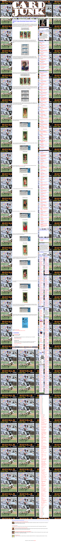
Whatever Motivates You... (43, 161)
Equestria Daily (41, 318)
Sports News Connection (46, 301)
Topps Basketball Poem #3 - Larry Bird (43, 490)
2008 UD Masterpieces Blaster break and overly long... (43, 485)
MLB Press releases (46, 291)
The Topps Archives (42, 114)
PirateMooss (41, 391)
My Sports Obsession (43, 158)
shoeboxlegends (16, 334)
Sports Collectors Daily (41, 267)
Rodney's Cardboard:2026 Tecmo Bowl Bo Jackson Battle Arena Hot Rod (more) (44, 132)
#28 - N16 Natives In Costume (46, 383)
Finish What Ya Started (42, 212)
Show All (47, 69)
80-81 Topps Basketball (17, 330)
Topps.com (41, 287)
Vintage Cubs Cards (42, 170)
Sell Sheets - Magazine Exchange (41, 263)
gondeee (41, 338)
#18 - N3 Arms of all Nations (46, 361)
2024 (41, 398)
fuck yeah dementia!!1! (41, 345)
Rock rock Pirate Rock (41, 374)
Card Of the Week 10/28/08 (43, 436)
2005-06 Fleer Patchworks (43, 156)
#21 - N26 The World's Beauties (46, 367)
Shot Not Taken (42, 195)
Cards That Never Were (43, 102)
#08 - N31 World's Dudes (46, 336)
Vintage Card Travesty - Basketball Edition (43, 429)
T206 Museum (41, 297)
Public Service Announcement (43, 422)
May (41, 510)
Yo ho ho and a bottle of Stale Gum (41, 378)
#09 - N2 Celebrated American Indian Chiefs (46, 338)
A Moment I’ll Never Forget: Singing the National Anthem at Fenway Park (44, 119)
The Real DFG (42, 121)
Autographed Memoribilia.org (41, 295)
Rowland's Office (46, 260)
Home (13, 17)
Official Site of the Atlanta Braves (46, 258)
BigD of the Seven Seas (41, 385)
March (42, 512)
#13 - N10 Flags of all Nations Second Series (46, 349)
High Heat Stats (42, 111)
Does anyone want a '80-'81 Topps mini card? (44, 427)
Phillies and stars (42, 73)
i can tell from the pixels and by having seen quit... (43, 460)
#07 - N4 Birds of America (46, 334)
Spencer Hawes (21, 165)
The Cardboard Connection (41, 273)
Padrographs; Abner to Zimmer (44, 184)
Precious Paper (41, 304)
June (41, 509)
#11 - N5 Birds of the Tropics (46, 343)
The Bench (41, 282)
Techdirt (41, 310)
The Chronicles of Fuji (43, 95)
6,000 (41, 43)
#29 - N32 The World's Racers (46, 385)
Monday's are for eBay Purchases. (44, 188)
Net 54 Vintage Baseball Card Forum (41, 281)
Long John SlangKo (41, 389)
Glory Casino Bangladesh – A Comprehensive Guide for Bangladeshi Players (41, 348)
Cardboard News (41, 270)
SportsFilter (46, 302)
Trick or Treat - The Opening (43, 417)
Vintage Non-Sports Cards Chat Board (41, 278)
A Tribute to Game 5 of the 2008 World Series (43, 432)
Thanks (42, 457)
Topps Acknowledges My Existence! (43, 420)
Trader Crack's (41, 274)
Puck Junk (41, 107)
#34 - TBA (46, 392)
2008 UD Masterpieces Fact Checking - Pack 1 (44, 500)
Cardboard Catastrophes (43, 211)
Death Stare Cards (42, 61)
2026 (41, 396)
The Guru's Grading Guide (41, 288)
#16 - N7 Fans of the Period (46, 356)
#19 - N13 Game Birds (46, 363)
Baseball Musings (46, 278)
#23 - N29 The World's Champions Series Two (46, 372)
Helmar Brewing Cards (43, 496)
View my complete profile (42, 39)
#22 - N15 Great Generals (46, 370)
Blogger (35, 540)
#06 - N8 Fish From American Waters (46, 332)
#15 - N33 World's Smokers (46, 355)
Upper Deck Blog (42, 166)
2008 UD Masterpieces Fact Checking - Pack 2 (44, 446)
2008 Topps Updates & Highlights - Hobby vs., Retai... (44, 434)
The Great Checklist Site (41, 257)
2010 (41, 411)
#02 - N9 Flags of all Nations (46, 322)
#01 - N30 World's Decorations (46, 320)
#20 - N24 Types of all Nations (46, 365)
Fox (45, 287)
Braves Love (46, 271)
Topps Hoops (41, 53)
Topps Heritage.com (41, 269)
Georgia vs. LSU (43, 445)
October (42, 416)
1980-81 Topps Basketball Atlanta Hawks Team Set (44, 424)
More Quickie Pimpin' (43, 439)
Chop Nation (46, 263)
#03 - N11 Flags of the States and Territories (46, 324)
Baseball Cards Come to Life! (44, 72)
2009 (41, 412)
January (42, 514)
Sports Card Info (42, 83)
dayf (15, 329)
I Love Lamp (42, 428)
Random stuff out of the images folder (43, 473)
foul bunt (41, 163)
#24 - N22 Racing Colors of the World (46, 375)
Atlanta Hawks (30, 26)
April (41, 511)
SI (45, 297)
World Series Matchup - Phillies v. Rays (43, 461)
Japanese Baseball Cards (43, 92)
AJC (45, 277)
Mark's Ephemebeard (41, 379)
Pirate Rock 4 (41, 386)
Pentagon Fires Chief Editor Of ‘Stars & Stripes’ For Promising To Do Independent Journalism (41, 313)
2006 (41, 516)
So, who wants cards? (14, 525)
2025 (41, 397)
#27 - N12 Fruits (46, 381)
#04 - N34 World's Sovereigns (46, 327)
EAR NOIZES (41, 240)
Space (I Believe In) (43, 501)
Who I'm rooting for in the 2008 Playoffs (44, 502)
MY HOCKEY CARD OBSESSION (42, 141)
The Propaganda (41, 260)
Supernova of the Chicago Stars (43, 174)
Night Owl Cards (42, 42)
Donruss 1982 (42, 126)
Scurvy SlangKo (41, 381)
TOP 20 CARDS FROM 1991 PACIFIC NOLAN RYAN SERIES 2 (23, 531)
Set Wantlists (17, 17)
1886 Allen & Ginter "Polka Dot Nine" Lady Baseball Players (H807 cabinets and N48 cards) (44, 226)
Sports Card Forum (41, 284)
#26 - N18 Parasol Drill (46, 379)
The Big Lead (46, 303)
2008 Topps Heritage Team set (43, 495)
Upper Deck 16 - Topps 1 (44, 458)
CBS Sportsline (46, 284)
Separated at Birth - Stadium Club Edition (43, 463)
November (42, 415)
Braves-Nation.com (46, 267)
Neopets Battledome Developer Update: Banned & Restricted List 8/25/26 (43, 168)
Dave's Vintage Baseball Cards (41, 293)
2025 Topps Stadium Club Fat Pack (44, 124)
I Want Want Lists (43, 471)
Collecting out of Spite (42, 138)
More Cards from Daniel (43, 421)
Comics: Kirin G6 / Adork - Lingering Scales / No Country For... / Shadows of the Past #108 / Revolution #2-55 (41, 325)
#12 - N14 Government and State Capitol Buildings (46, 345)
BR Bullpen (46, 283)
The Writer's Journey (42, 55)
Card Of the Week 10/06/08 (43, 498)
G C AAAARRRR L (41, 369)
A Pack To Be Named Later (43, 50)
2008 (41, 413)
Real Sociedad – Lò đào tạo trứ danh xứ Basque (41, 340)
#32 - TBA (46, 390)
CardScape (41, 275)
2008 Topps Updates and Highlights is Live (44, 464)
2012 (41, 409)
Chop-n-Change (46, 262)
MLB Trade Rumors (46, 293)
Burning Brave (46, 270)
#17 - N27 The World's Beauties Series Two (46, 359)
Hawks (21, 330)
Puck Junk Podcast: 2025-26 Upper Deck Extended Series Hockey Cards (44, 109)
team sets (24, 330)
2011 (41, 410)
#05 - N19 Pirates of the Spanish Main (46, 329)
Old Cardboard (41, 290)
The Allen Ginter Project (35, 17)
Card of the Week (25, 17)
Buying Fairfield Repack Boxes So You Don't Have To (43, 448)
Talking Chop (46, 264)
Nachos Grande (42, 45)
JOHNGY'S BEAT (42, 173)
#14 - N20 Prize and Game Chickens (46, 352)
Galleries (30, 17)
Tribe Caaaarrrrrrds (41, 383)
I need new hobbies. (42, 67)
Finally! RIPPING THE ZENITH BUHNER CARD (43, 482)
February (42, 513)
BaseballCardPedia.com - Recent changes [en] (43, 155)
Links (21, 17)
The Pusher (41, 259)
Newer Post (14, 348)
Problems (42, 497)
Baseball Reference (46, 280)
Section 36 (41, 117)
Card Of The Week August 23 (43, 93)
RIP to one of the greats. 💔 (43, 81)
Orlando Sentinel (46, 296)
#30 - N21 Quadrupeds (46, 387)
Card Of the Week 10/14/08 (43, 483)
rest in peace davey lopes (43, 59)
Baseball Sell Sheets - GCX (41, 264)
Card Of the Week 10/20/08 (43, 470)
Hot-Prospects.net (46, 288)
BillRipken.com (41, 298)
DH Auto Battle (42, 451)
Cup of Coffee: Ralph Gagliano (43, 87)
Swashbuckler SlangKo (41, 388)
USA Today (46, 304)
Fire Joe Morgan (46, 285)
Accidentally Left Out (42, 48)
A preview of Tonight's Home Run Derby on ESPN (21, 527)
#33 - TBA (46, 391)
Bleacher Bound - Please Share (43, 202)
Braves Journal (46, 265)
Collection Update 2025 (42, 147)
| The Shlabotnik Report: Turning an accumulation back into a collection (44, 98)
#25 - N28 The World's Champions (46, 377)
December (42, 414)
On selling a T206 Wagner (43, 105)
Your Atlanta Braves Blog (46, 273)
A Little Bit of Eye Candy (43, 90)
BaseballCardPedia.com (43, 75)
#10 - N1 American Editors (46, 341)
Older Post (35, 348)
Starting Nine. (42, 144)
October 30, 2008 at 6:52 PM (17, 343)
